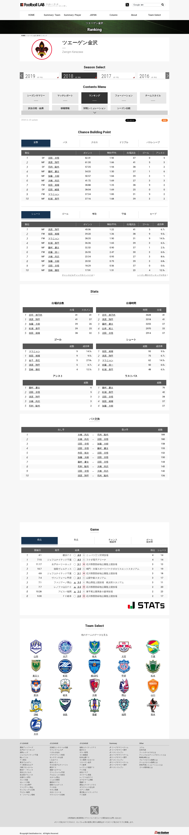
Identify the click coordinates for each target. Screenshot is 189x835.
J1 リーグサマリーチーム (118, 747)
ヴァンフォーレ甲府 (57, 772)
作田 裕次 (83, 453)
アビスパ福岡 (25, 792)
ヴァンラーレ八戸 (56, 750)
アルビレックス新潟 (57, 775)
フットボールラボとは (147, 752)
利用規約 (72, 818)
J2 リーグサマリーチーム (118, 755)
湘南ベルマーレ (55, 770)
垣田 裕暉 (53, 185)
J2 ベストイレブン (116, 760)
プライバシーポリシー (93, 818)
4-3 (79, 559)
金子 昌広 (34, 360)
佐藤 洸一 (53, 252)
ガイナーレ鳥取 (85, 775)
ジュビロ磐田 (55, 780)
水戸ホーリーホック (27, 750)
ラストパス (131, 375)
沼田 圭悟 (53, 158)
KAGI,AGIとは (144, 757)
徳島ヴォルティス (56, 785)
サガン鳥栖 (54, 790)
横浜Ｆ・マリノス (26, 770)
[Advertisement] (94, 499)
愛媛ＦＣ (83, 782)
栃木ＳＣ (83, 750)
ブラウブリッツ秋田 (57, 755)
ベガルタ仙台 (55, 752)
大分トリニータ (55, 792)
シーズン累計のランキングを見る (151, 275)
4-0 (79, 555)
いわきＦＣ (54, 760)
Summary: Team (52, 15)
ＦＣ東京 (23, 760)
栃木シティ (54, 762)
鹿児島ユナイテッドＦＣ (89, 792)
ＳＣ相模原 (84, 755)
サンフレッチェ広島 (27, 790)
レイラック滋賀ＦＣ (87, 767)
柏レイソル (24, 757)
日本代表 (142, 750)
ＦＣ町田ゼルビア (26, 765)
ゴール (58, 339)
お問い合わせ (115, 818)
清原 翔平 (53, 162)
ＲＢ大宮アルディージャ (59, 765)
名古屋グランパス (26, 775)
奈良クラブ (84, 772)
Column (113, 15)
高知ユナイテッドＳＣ (88, 785)
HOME (31, 15)
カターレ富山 (55, 777)
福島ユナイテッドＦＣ (88, 747)
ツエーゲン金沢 (85, 762)
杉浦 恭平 (53, 198)
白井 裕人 (107, 328)
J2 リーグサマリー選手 (118, 757)
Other (141, 743)
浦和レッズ (24, 752)
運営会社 (105, 818)
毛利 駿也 (53, 167)
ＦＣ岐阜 (83, 765)
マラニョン (53, 194)
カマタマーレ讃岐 (86, 780)
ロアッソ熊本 (85, 790)
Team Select (154, 15)
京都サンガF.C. (25, 777)
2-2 (79, 587)
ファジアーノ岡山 (26, 787)
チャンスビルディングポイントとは (77, 275)
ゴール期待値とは (146, 767)
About (134, 15)
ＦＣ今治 (53, 787)
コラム (141, 747)
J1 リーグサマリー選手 (118, 750)
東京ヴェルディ (25, 762)
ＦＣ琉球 (83, 795)
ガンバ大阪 (24, 780)
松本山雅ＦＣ (85, 757)
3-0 (79, 569)
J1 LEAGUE (24, 743)
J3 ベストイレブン (116, 767)
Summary (113, 743)
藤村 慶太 (53, 171)
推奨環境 (80, 818)
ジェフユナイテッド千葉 (29, 755)
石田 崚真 (53, 189)
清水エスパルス (25, 772)
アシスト (58, 375)
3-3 (79, 582)
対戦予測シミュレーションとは (151, 765)
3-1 (79, 564)
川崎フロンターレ (26, 767)
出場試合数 (58, 303)
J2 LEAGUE (54, 743)
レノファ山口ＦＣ (86, 777)
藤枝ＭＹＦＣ (55, 782)
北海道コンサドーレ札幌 (59, 747)
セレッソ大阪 (25, 782)
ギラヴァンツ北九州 (87, 787)
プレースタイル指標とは (148, 760)
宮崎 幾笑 (53, 270)
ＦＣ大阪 (83, 770)
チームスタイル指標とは (148, 762)
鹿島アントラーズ (26, 747)
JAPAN (93, 15)
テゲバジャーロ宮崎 (57, 795)
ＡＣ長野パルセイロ (87, 760)
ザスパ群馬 (84, 752)
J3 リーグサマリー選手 (118, 765)
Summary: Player (72, 15)
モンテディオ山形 (56, 757)
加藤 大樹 (53, 176)
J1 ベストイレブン (116, 752)
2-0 (79, 596)
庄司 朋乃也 (35, 315)
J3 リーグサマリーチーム (118, 762)
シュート (131, 339)
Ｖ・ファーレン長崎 (27, 795)
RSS (164, 120)
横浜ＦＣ (53, 767)
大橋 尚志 (53, 180)
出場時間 (131, 303)
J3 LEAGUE (84, 743)
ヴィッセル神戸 (25, 785)
